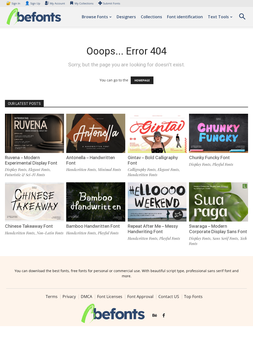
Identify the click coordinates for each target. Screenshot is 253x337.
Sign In (13, 3)
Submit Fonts (111, 3)
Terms (52, 296)
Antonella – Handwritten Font (90, 160)
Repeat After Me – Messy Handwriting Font (153, 229)
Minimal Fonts (109, 169)
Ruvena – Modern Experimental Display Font (31, 160)
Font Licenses (109, 296)
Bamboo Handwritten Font (93, 226)
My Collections (84, 3)
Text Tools (218, 16)
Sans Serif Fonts (225, 238)
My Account (57, 3)
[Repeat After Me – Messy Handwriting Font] (157, 202)
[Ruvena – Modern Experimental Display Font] (34, 133)
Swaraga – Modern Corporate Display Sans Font (218, 229)
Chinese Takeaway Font (29, 226)
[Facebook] (164, 315)
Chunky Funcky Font (209, 157)
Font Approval (140, 296)
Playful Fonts (222, 164)
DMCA (86, 296)
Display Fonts (15, 169)
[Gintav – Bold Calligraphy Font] (157, 133)
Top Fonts (193, 296)
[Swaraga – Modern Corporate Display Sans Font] (218, 202)
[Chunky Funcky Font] (218, 133)
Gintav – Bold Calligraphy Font (153, 160)
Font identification (185, 16)
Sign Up (32, 3)
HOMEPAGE (142, 80)
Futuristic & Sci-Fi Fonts (25, 174)
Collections (151, 16)
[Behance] (154, 315)
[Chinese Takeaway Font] (34, 202)
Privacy (69, 296)
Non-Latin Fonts (50, 232)
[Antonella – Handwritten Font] (95, 133)
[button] (242, 18)
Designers (126, 16)
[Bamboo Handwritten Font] (95, 202)
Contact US (168, 296)
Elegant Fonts (39, 169)
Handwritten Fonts (81, 169)
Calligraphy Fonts (142, 169)
